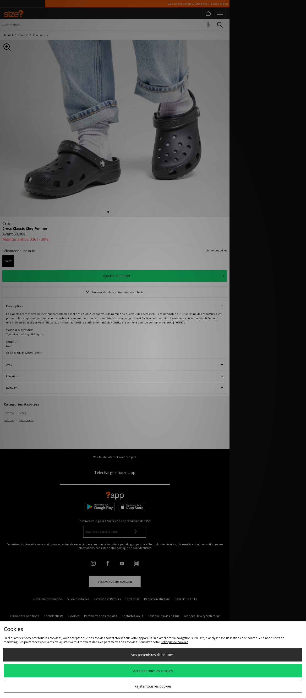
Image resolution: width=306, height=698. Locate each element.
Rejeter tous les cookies (153, 686)
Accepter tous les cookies (153, 670)
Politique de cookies (174, 642)
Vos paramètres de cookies (152, 654)
